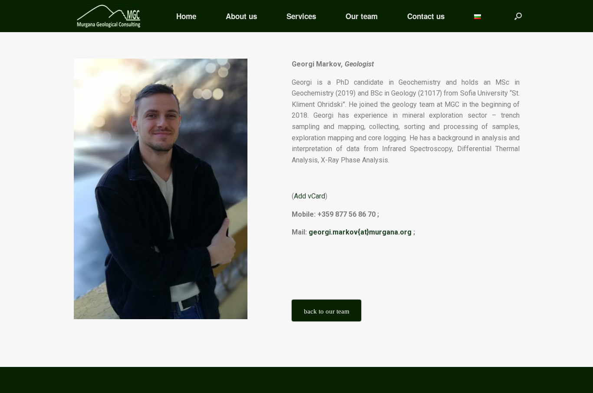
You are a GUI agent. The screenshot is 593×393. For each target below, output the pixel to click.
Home (186, 16)
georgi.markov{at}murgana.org (360, 232)
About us (241, 16)
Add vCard (309, 196)
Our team (362, 16)
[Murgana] (108, 16)
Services (301, 16)
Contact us (426, 16)
